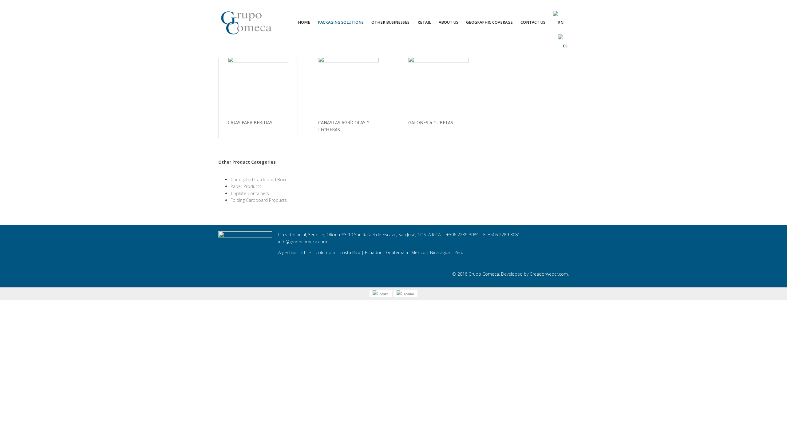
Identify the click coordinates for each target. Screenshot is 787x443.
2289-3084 (468, 234)
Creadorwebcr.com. (549, 274)
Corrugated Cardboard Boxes (260, 179)
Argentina (287, 252)
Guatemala (397, 252)
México (418, 252)
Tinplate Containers (250, 193)
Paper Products (246, 186)
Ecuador (373, 252)
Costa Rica (349, 252)
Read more (258, 86)
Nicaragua (440, 252)
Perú (458, 252)
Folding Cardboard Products (259, 200)
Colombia (325, 252)
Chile (306, 252)
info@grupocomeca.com (302, 242)
